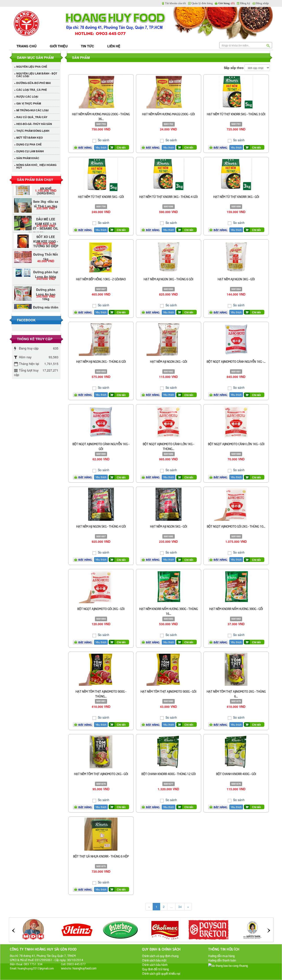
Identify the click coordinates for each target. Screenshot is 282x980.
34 (180, 906)
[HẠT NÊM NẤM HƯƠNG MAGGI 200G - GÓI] (169, 91)
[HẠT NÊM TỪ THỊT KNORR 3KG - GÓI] (236, 174)
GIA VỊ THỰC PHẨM (28, 103)
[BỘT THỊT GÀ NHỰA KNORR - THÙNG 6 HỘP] (100, 833)
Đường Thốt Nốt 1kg (45, 247)
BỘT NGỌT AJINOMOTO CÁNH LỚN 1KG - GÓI (236, 444)
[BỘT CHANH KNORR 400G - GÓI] (236, 751)
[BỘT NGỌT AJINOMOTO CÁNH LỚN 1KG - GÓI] (236, 421)
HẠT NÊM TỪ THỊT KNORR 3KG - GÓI (236, 196)
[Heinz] (33, 929)
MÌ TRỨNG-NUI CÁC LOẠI (32, 110)
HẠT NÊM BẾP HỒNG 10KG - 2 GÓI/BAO (101, 279)
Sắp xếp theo (234, 67)
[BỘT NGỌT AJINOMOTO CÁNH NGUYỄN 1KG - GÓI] (100, 421)
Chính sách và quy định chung (160, 956)
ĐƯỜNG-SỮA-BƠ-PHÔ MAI (33, 83)
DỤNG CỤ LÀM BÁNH (30, 151)
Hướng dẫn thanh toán (222, 960)
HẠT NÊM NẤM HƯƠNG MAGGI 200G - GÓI (168, 114)
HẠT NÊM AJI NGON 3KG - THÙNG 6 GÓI (168, 279)
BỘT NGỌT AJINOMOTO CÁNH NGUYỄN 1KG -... (236, 361)
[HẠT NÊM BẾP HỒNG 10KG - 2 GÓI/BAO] (101, 256)
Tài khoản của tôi (175, 3)
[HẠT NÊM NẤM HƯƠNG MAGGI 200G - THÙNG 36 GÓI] (101, 91)
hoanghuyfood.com (84, 968)
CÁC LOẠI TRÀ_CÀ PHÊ (31, 90)
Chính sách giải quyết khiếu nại (161, 973)
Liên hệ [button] (113, 46)
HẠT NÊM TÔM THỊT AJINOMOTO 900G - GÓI (168, 691)
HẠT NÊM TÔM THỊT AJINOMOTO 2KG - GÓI (101, 774)
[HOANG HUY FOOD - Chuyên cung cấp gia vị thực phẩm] (36, 23)
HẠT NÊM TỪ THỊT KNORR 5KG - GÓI (101, 196)
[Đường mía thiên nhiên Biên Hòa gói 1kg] (23, 303)
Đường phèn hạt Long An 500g (45, 265)
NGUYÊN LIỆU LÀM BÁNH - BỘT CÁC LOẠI (36, 74)
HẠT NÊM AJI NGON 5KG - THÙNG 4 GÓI (101, 526)
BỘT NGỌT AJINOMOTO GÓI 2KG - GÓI (100, 608)
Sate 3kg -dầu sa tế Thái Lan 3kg (45, 194)
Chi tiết (121, 147)
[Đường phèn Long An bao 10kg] (23, 286)
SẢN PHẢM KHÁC (27, 158)
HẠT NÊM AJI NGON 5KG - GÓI (168, 526)
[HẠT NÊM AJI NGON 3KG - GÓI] (236, 256)
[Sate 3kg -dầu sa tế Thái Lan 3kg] (23, 200)
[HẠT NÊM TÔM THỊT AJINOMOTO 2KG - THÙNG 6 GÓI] (236, 668)
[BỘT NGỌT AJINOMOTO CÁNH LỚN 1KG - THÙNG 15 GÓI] (169, 421)
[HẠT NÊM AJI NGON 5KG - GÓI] (169, 504)
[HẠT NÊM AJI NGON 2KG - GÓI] (169, 339)
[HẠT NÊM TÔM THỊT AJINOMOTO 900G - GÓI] (169, 668)
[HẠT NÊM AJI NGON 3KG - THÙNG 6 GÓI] (169, 256)
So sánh (103, 140)
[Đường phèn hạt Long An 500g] (23, 264)
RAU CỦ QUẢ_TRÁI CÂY (31, 117)
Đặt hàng (85, 147)
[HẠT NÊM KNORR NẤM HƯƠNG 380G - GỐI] (236, 586)
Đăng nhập (262, 3)
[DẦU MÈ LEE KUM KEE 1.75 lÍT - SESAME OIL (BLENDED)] (23, 215)
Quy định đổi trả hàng (155, 969)
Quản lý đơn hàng (202, 3)
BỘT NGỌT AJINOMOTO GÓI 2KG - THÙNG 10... (236, 526)
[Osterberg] (77, 929)
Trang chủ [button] (27, 46)
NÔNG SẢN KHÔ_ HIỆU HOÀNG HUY (36, 166)
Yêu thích (100, 147)
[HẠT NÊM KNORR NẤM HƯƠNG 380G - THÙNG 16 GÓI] (169, 586)
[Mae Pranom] (208, 929)
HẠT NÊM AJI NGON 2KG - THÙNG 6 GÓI (101, 361)
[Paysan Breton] (165, 929)
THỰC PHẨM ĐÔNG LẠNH (32, 131)
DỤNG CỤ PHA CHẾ (29, 144)
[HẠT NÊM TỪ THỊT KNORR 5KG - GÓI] (101, 174)
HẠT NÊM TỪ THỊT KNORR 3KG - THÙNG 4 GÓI (168, 196)
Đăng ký (245, 3)
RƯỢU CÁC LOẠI (27, 97)
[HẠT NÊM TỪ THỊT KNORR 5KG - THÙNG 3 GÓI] (236, 91)
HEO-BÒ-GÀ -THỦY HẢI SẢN (34, 124)
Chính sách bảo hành (154, 964)
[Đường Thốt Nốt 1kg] (23, 248)
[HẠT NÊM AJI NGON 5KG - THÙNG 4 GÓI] (101, 504)
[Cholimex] (121, 929)
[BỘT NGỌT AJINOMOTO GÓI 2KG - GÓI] (101, 586)
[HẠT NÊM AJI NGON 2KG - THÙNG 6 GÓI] (101, 339)
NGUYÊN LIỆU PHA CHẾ (31, 67)
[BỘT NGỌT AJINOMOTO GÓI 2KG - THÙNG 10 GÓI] (236, 504)
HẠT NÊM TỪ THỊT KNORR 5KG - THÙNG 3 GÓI (236, 114)
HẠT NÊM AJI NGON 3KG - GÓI (236, 279)
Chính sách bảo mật (154, 960)
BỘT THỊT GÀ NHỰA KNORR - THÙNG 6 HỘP (101, 856)
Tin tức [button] (87, 46)
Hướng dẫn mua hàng (221, 956)
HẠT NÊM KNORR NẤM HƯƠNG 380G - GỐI (236, 608)
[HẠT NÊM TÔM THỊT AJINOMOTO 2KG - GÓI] (101, 751)
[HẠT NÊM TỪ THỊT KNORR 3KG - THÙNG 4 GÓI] (168, 174)
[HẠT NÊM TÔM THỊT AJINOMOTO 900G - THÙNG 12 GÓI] (101, 668)
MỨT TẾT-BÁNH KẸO (29, 137)
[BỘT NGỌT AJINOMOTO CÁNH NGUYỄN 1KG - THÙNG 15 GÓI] (236, 339)
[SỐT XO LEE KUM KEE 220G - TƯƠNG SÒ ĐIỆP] (23, 233)
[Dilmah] (252, 929)
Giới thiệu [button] (59, 46)
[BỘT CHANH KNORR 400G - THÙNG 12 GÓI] (168, 751)
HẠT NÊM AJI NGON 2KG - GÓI (168, 361)
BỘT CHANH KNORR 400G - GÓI (236, 774)
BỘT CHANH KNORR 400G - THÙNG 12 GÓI (168, 774)
